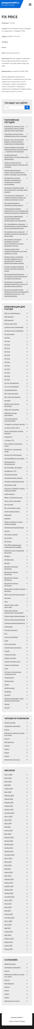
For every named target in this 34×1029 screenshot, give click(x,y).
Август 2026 (8, 775)
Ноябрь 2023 (8, 890)
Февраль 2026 (9, 796)
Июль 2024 (8, 862)
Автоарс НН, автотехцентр (13, 455)
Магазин (7, 563)
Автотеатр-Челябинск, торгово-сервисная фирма (14, 490)
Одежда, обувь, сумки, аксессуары (11, 606)
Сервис (6, 756)
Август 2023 (8, 900)
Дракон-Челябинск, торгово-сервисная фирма (13, 523)
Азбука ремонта (9, 494)
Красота (7, 739)
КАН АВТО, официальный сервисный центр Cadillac (12, 546)
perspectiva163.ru (10, 3)
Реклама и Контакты (10, 630)
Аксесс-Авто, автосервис (12, 501)
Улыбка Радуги (9, 678)
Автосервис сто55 (10, 485)
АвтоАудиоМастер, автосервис (14, 459)
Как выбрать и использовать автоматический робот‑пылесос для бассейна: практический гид (16, 284)
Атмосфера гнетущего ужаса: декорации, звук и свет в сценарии (15, 135)
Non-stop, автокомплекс (12, 397)
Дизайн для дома (9, 723)
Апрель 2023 (8, 914)
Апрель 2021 (8, 946)
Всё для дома (8, 505)
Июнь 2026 (8, 782)
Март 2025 (7, 834)
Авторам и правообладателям (14, 482)
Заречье (7, 531)
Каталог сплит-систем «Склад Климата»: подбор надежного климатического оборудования (14, 142)
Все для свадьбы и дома (12, 508)
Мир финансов (9, 742)
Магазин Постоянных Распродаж (11, 568)
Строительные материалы (12, 648)
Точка (6, 669)
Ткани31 (6, 651)
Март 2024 (7, 876)
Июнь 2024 (8, 865)
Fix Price (7, 341)
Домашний (7, 515)
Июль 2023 (8, 904)
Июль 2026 (8, 778)
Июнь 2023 (8, 907)
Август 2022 (8, 921)
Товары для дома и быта (12, 662)
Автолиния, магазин (10, 475)
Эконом (6, 704)
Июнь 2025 (8, 823)
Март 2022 (7, 935)
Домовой (7, 519)
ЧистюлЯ (7, 695)
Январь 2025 (8, 841)
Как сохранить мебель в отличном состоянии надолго (13, 204)
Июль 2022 (8, 925)
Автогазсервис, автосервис (13, 468)
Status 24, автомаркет (11, 410)
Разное (6, 749)
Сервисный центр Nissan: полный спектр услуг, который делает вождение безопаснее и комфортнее (16, 211)
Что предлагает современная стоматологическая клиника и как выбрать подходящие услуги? (15, 198)
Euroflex (7, 338)
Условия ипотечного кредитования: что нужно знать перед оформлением (16, 157)
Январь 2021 (8, 949)
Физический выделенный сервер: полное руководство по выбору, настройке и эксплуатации (15, 172)
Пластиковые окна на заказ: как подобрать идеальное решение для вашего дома (15, 234)
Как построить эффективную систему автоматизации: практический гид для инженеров (15, 219)
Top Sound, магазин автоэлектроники (10, 420)
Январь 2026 (8, 799)
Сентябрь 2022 (9, 918)
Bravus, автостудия (10, 324)
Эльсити (7, 708)
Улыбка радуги (9, 681)
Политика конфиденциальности (14, 623)
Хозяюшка (7, 692)
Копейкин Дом (9, 560)
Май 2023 (7, 911)
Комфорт (7, 556)
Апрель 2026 (8, 789)
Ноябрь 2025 (8, 806)
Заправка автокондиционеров (14, 528)
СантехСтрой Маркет (11, 637)
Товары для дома (10, 655)
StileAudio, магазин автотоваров (10, 414)
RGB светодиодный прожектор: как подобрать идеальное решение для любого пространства (15, 276)
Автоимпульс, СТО (10, 471)
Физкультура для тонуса (12, 760)
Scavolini (7, 401)
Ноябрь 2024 (8, 848)
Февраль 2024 (9, 879)
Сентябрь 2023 (9, 897)
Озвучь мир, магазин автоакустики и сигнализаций (13, 612)
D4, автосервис (9, 334)
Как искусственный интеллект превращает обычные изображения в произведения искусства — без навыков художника (16, 293)
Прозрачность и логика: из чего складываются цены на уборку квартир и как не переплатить (14, 128)
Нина (6, 602)
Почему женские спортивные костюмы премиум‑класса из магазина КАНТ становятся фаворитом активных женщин (14, 260)
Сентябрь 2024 (9, 855)
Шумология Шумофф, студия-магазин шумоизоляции (14, 700)
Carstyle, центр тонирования (13, 327)
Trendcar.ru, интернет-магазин (14, 424)
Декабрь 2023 (8, 886)
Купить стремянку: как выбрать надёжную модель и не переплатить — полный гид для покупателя (16, 149)
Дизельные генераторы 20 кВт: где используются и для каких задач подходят (15, 190)
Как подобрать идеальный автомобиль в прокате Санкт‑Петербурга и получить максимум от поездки (13, 243)
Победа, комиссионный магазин (14, 616)
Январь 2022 (8, 942)
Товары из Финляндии (11, 665)
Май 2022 (7, 928)
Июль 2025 (8, 820)
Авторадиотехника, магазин (13, 478)
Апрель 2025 (8, 830)
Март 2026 (7, 792)
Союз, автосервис (10, 644)
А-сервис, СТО (9, 440)
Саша (6, 641)
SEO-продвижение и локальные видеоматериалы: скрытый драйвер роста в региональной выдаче (16, 226)
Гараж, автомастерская (11, 512)
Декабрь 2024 (9, 844)
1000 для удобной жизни (12, 313)
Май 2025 (7, 827)
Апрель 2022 (8, 932)
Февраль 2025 (9, 837)
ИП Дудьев (7, 542)
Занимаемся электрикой (12, 726)
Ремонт (6, 753)
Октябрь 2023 (8, 893)
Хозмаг (6, 685)
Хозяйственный (9, 688)
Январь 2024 (8, 883)
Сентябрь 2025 (9, 813)
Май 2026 (7, 785)
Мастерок (7, 598)
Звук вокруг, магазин (11, 535)
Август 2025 (8, 817)
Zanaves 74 (8, 437)
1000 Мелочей (8, 317)
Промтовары (8, 627)
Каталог (6, 730)
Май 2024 (7, 869)
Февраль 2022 (9, 939)
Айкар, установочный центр (13, 498)
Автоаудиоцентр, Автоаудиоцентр (9, 463)
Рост (5, 634)
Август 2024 (8, 858)
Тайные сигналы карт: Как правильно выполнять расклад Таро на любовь (16, 165)
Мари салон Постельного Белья (14, 595)
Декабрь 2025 (8, 803)
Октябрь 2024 (8, 851)
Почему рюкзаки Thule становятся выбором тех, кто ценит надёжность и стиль (15, 251)
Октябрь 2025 (8, 810)
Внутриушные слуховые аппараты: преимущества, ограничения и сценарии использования (12, 181)
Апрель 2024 (8, 872)
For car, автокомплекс (11, 383)
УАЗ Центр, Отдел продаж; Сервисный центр (12, 673)
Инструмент (8, 538)
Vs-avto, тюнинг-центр (12, 428)
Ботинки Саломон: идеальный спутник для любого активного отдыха (14, 269)
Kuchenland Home (10, 390)
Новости (7, 746)
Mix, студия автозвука (11, 394)
